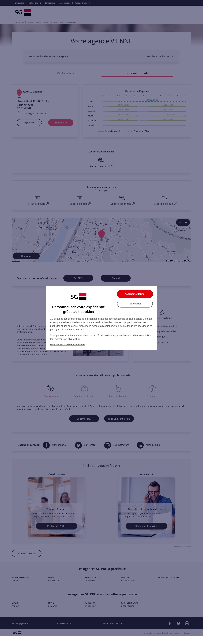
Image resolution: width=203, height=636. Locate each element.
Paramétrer (135, 303)
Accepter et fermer (135, 294)
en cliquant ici (72, 339)
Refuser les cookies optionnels (67, 344)
